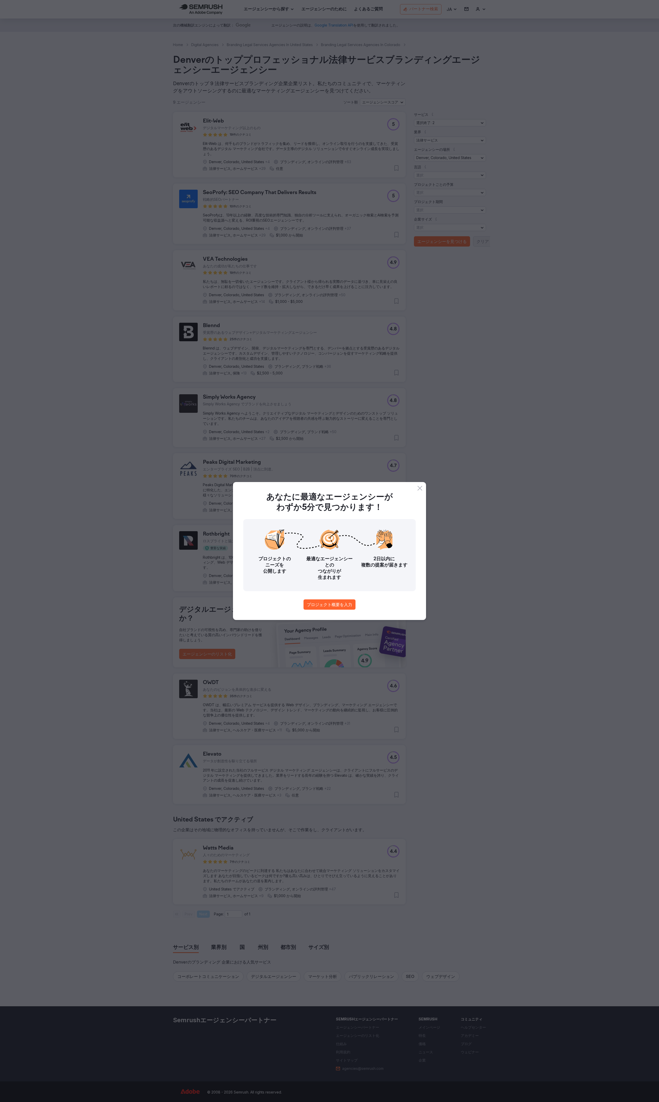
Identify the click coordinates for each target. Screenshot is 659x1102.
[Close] (420, 488)
